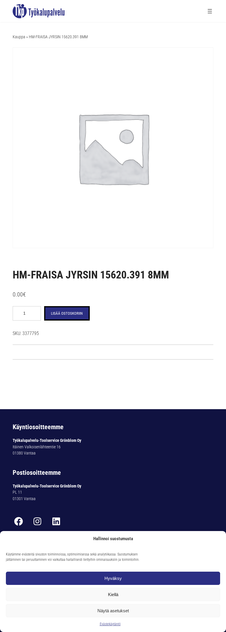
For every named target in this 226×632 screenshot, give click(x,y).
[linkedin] (56, 521)
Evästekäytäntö (110, 624)
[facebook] (18, 521)
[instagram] (37, 521)
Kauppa (19, 36)
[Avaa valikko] (209, 11)
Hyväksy (113, 578)
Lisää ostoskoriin (67, 313)
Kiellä (113, 594)
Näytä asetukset (113, 610)
